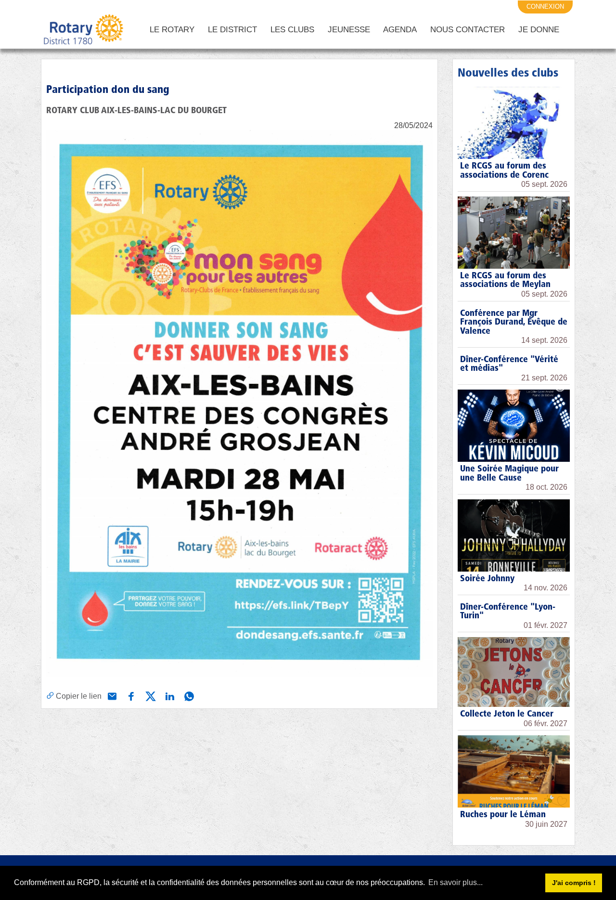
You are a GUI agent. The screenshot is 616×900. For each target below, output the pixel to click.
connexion (545, 6)
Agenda (400, 29)
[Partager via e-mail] (111, 695)
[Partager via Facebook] (130, 695)
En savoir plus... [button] (455, 882)
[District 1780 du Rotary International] (83, 30)
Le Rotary (172, 29)
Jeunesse (349, 29)
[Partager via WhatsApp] (188, 695)
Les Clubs (292, 29)
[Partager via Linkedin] (169, 695)
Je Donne (538, 29)
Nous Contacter (467, 29)
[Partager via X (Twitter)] (149, 695)
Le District (232, 29)
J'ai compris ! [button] (574, 883)
